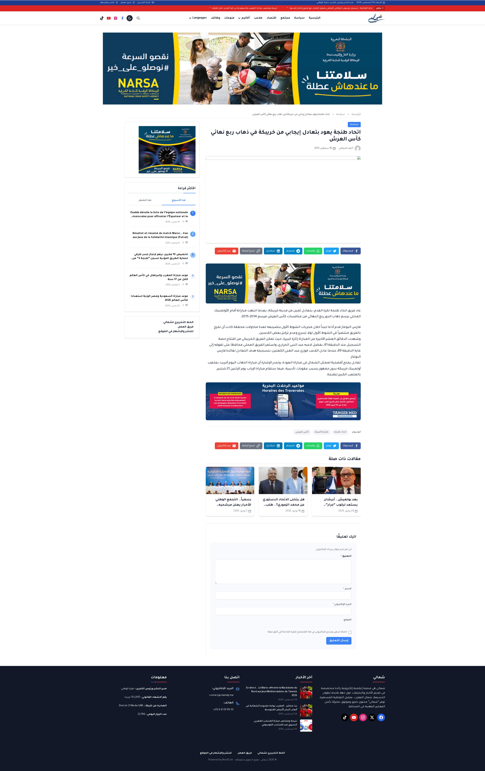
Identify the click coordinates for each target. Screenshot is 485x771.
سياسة (299, 18)
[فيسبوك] (122, 18)
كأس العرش (302, 432)
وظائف (215, 18)
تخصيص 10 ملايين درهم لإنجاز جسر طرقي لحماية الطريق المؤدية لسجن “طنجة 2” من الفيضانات (160, 256)
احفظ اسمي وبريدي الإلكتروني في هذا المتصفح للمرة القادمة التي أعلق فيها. (307, 632)
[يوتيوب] (109, 18)
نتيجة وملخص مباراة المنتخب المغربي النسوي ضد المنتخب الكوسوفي (275, 723)
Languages (199, 18)
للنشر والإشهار (107, 3)
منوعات (229, 18)
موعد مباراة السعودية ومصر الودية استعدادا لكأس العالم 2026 (159, 298)
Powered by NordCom (220, 760)
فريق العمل (126, 3)
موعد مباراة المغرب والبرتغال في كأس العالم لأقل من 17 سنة (159, 277)
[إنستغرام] (115, 18)
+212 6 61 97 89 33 (223, 710)
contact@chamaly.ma (221, 695)
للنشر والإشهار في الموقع (175, 331)
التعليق (346, 556)
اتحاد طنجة (340, 432)
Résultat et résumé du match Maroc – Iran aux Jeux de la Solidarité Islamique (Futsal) (160, 235)
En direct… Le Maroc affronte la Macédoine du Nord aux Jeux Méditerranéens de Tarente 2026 (271, 692)
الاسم (347, 589)
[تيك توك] (102, 18)
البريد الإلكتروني (342, 604)
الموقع (347, 620)
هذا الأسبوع (179, 200)
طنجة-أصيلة (321, 432)
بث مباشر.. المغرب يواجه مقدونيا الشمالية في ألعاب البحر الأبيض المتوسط (271, 708)
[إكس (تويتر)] (372, 717)
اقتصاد (271, 18)
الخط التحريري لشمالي (178, 322)
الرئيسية (314, 18)
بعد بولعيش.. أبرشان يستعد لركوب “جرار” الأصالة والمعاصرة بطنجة (337, 505)
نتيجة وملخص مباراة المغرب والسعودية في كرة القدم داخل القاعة (299, 8)
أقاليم (246, 18)
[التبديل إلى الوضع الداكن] (130, 18)
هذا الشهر (145, 200)
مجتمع (285, 18)
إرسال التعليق (338, 640)
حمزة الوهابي (128, 689)
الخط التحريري (144, 3)
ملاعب (258, 18)
